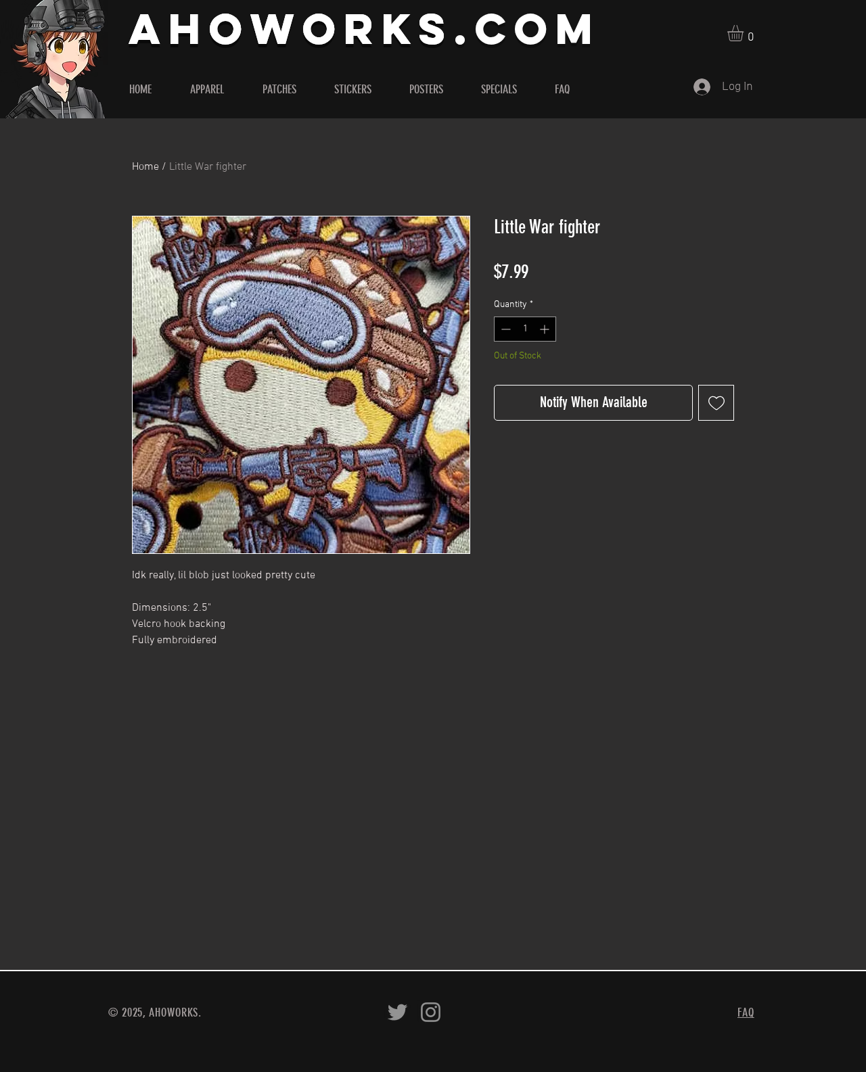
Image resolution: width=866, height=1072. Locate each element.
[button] (744, 33)
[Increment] (545, 329)
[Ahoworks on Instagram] (430, 1012)
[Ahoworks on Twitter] (397, 1012)
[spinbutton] (525, 329)
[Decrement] (504, 329)
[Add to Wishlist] (716, 403)
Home (145, 167)
